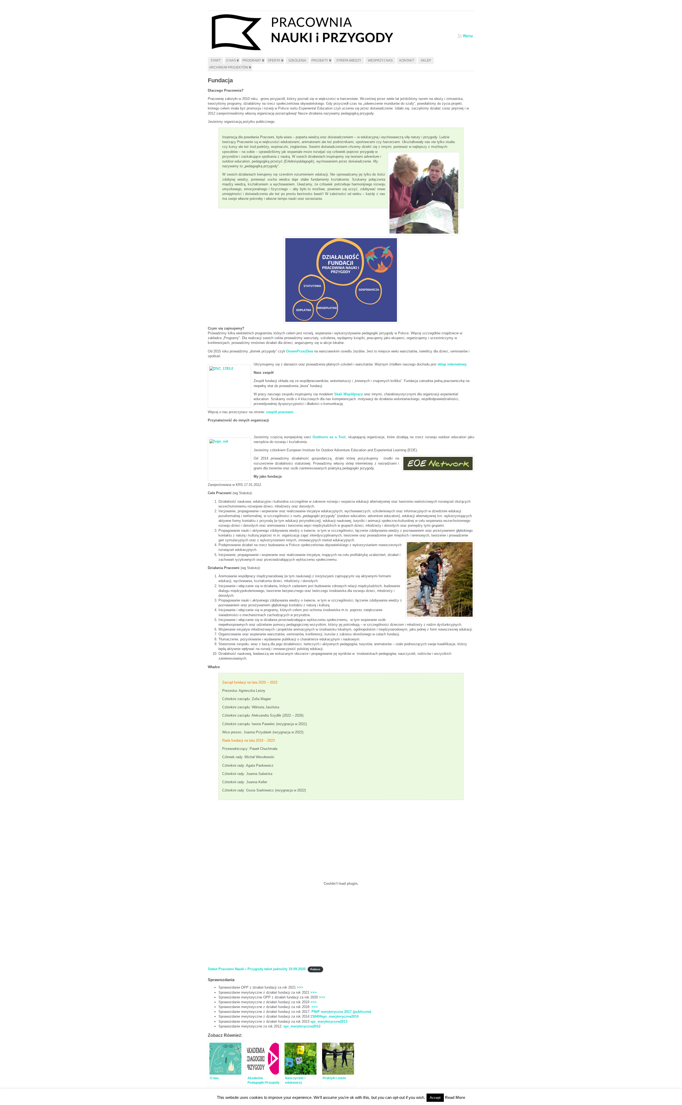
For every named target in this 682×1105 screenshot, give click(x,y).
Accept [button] (435, 1098)
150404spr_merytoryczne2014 (334, 1016)
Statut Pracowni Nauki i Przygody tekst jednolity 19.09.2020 (257, 969)
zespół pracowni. (280, 412)
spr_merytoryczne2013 (328, 1021)
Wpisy (468, 36)
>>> (300, 987)
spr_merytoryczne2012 (301, 1026)
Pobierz (315, 969)
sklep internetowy (451, 364)
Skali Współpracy (348, 394)
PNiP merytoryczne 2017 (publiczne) (341, 1012)
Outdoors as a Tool (328, 437)
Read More (455, 1097)
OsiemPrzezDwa (299, 351)
